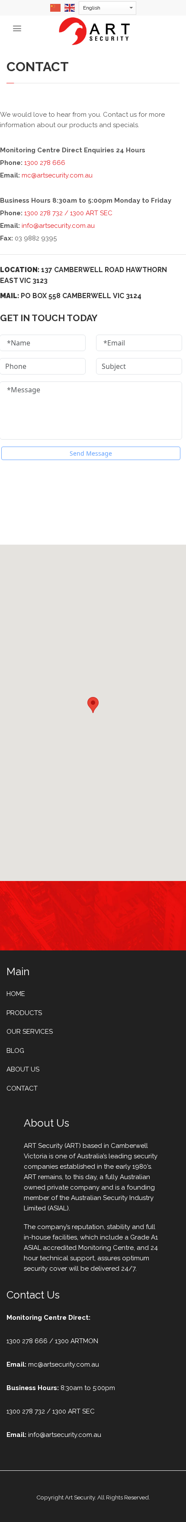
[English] (70, 7)
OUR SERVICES (29, 1031)
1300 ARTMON (76, 1341)
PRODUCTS (24, 1013)
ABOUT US (22, 1069)
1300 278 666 (44, 163)
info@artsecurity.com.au (58, 226)
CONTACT (22, 1088)
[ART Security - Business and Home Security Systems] (94, 31)
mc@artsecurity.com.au (57, 175)
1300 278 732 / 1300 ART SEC (68, 213)
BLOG (15, 1051)
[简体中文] (55, 7)
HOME (15, 994)
